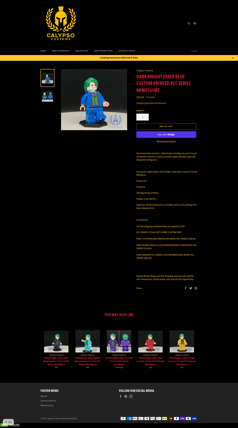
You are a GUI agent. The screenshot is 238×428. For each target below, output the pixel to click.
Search (43, 396)
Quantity (140, 111)
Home (43, 51)
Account (194, 51)
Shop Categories (60, 51)
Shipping (140, 103)
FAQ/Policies (81, 51)
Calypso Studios (126, 51)
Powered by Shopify (69, 418)
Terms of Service (48, 400)
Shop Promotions (103, 51)
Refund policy (47, 405)
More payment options (166, 141)
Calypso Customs (53, 418)
